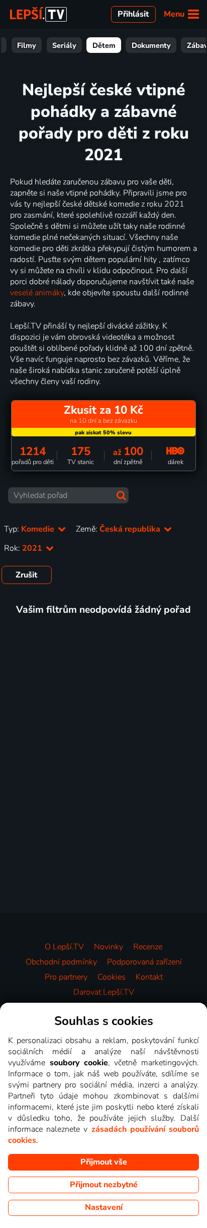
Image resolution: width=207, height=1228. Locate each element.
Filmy (26, 45)
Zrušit (26, 574)
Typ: (30, 529)
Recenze (147, 946)
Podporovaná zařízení (144, 961)
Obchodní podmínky (61, 961)
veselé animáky (37, 292)
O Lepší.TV (64, 946)
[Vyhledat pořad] (121, 495)
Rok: (24, 548)
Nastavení (104, 1207)
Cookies (111, 977)
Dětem (104, 45)
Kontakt (149, 977)
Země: (119, 529)
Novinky (108, 946)
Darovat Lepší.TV (103, 992)
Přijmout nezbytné (104, 1184)
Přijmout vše (103, 1162)
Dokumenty (151, 45)
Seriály (64, 45)
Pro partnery (66, 977)
